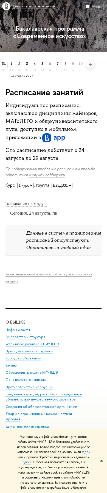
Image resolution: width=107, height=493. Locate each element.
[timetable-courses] (25, 185)
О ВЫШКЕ (15, 322)
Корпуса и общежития (23, 358)
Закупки (11, 365)
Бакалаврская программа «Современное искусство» (50, 32)
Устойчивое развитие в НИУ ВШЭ (32, 344)
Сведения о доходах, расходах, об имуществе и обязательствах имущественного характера (43, 397)
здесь (86, 452)
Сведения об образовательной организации (41, 406)
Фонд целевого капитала (25, 379)
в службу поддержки (47, 174)
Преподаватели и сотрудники (29, 351)
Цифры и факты (17, 329)
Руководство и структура (25, 337)
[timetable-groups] (62, 185)
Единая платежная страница (27, 426)
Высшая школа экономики (33, 6)
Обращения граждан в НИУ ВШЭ (31, 372)
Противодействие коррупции (29, 387)
